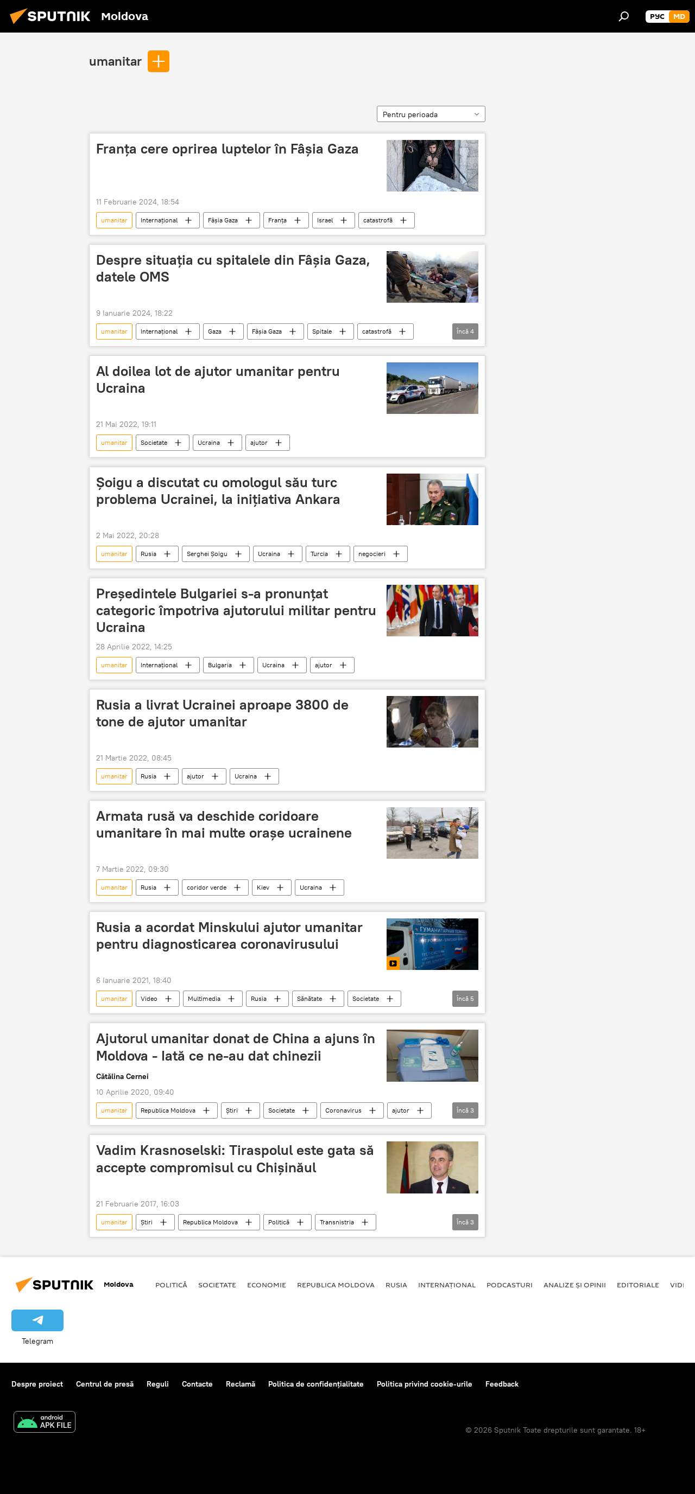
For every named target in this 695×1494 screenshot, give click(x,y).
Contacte (197, 1384)
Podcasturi (509, 1284)
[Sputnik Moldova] (53, 25)
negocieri (372, 554)
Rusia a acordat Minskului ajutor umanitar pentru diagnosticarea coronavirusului (229, 935)
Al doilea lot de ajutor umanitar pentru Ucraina (218, 379)
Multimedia (204, 998)
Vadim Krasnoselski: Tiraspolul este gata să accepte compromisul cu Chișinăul (235, 1158)
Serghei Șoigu (207, 554)
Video (149, 998)
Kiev (263, 887)
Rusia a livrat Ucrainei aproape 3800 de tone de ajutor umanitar (222, 713)
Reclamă (240, 1384)
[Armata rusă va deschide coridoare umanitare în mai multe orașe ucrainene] (432, 833)
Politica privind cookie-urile (424, 1384)
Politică (278, 1222)
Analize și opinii (575, 1284)
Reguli (158, 1384)
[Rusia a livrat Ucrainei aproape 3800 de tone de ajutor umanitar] (432, 722)
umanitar (115, 61)
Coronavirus (343, 1110)
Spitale (322, 331)
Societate (154, 442)
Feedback (502, 1384)
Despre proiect (37, 1384)
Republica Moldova (168, 1110)
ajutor (259, 442)
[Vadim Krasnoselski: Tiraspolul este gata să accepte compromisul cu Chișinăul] (432, 1167)
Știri (232, 1110)
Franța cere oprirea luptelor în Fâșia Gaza (227, 148)
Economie (266, 1284)
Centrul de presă (105, 1384)
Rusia (148, 554)
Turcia (319, 554)
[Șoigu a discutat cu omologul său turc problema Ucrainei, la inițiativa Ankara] (432, 499)
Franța (277, 220)
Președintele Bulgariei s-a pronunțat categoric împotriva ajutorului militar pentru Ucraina (236, 610)
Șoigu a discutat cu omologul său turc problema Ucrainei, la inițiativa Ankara (218, 491)
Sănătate (309, 998)
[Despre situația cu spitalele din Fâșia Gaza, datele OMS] (432, 277)
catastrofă (378, 220)
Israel (325, 220)
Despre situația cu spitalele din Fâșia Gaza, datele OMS (233, 268)
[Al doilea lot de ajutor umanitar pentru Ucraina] (432, 388)
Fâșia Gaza (223, 220)
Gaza (215, 331)
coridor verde (206, 887)
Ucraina (209, 442)
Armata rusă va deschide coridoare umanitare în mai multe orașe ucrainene (224, 824)
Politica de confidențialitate (316, 1384)
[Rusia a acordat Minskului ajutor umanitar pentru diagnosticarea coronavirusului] (432, 944)
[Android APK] (44, 1423)
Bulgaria (220, 665)
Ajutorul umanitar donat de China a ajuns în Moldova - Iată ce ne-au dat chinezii (235, 1047)
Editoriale (638, 1284)
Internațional (159, 220)
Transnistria (337, 1222)
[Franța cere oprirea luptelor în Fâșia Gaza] (432, 165)
